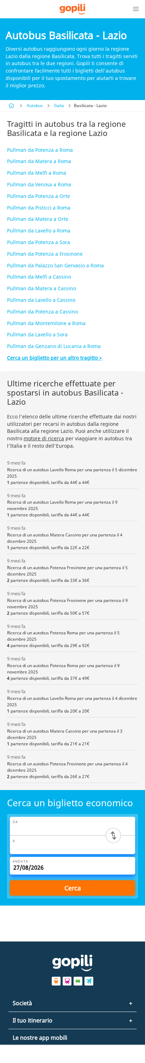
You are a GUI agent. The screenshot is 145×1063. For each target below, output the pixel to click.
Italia (59, 105)
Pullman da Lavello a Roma (38, 230)
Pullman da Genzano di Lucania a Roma (54, 346)
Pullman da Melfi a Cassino (39, 276)
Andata (20, 861)
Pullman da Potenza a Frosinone (45, 253)
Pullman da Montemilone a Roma (46, 323)
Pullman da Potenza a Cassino (42, 311)
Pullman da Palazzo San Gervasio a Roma (55, 265)
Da (15, 822)
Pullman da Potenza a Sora (38, 242)
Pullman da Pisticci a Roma (38, 207)
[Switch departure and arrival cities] (113, 835)
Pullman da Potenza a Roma (40, 150)
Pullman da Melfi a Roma (36, 172)
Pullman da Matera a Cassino (41, 288)
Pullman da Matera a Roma (39, 161)
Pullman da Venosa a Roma (39, 184)
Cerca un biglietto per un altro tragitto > (54, 357)
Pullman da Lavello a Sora (37, 334)
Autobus (35, 105)
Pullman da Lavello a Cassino (41, 300)
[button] (136, 9)
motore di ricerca (44, 438)
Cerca (72, 888)
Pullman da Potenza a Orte (38, 196)
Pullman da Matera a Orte (37, 219)
